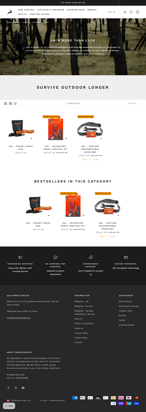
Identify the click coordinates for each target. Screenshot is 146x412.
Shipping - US (81, 301)
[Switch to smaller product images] (10, 103)
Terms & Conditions (84, 323)
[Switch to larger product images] (5, 103)
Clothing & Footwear (50, 10)
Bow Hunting (26, 10)
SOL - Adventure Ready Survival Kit (56, 147)
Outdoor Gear (76, 10)
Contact (78, 342)
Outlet (22, 14)
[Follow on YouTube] (23, 387)
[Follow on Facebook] (8, 387)
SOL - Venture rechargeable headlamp (90, 149)
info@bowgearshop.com (18, 318)
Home (9, 22)
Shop (17, 22)
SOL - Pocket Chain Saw (21, 147)
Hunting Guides (40, 14)
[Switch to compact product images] (15, 103)
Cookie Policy (80, 338)
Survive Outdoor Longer (35, 22)
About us (78, 328)
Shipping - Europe (83, 306)
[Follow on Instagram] (15, 387)
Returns (78, 319)
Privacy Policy (81, 333)
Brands (92, 10)
